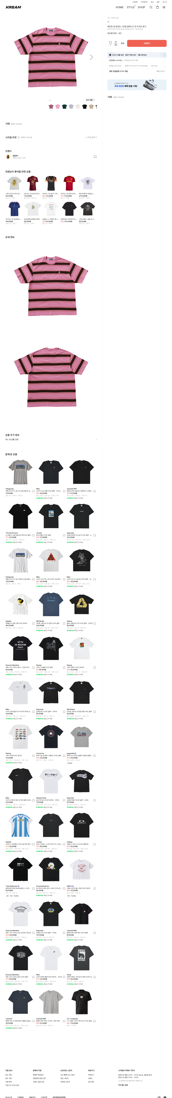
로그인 (165, 2)
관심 (152, 2)
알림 (158, 2)
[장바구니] (157, 7)
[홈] (13, 7)
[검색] (151, 7)
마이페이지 (144, 2)
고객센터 (135, 2)
